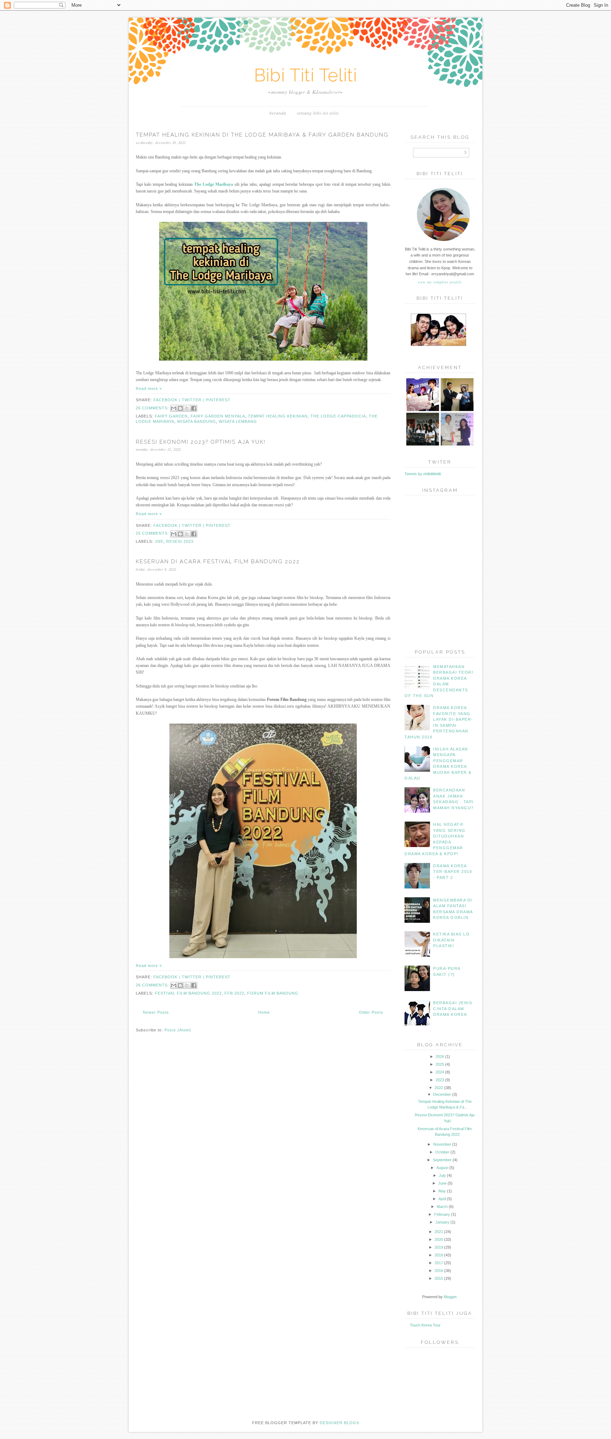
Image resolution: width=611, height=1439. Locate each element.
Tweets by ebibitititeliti (423, 474)
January (442, 1222)
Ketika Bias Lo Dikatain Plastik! (451, 940)
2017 (439, 1263)
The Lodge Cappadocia (338, 416)
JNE (159, 541)
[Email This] (173, 408)
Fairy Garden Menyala (218, 416)
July (442, 1175)
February (442, 1214)
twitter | (194, 400)
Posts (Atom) (177, 1030)
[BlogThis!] (180, 408)
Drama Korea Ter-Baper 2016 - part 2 (452, 872)
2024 (440, 1072)
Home (264, 1012)
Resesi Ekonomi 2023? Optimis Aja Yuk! (201, 442)
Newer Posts (156, 1012)
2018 (439, 1255)
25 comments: (153, 533)
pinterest (218, 400)
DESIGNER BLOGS (339, 1423)
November (442, 1144)
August (442, 1167)
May (442, 1191)
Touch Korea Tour (425, 1325)
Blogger (450, 1297)
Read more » (149, 388)
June (442, 1183)
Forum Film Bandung (272, 993)
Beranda (277, 113)
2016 (439, 1270)
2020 (439, 1239)
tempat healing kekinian (278, 416)
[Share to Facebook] (193, 408)
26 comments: (153, 408)
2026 (440, 1056)
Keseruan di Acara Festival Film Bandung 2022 (218, 561)
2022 (439, 1088)
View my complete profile (440, 282)
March (442, 1206)
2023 (440, 1080)
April (442, 1199)
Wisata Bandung (196, 421)
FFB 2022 (234, 993)
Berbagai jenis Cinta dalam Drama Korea (452, 1009)
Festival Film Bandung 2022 (188, 993)
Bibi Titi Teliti (305, 75)
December (442, 1094)
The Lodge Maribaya (213, 184)
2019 (439, 1247)
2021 (439, 1232)
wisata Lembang (238, 421)
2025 (440, 1064)
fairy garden (171, 416)
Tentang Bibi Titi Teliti (318, 113)
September (442, 1160)
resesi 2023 (179, 541)
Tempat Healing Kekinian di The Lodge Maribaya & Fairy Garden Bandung (262, 135)
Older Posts (371, 1012)
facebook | (167, 400)
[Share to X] (187, 408)
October (442, 1152)
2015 (439, 1278)
